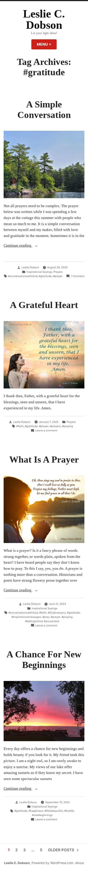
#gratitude (45, 276)
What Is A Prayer (44, 459)
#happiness (36, 810)
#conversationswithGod (22, 276)
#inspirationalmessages (26, 616)
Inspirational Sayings (39, 271)
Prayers (58, 271)
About (79, 863)
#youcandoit (51, 621)
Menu (47, 44)
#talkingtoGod (34, 621)
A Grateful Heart (44, 305)
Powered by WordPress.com (52, 863)
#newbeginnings (42, 815)
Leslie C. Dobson (44, 19)
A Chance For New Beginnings (44, 659)
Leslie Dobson (30, 267)
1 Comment (77, 276)
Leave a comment (46, 431)
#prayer (58, 276)
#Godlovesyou (57, 612)
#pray (45, 616)
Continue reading (29, 246)
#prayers (55, 426)
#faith (19, 426)
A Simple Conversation (44, 109)
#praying (67, 426)
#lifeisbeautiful (53, 810)
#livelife (69, 810)
